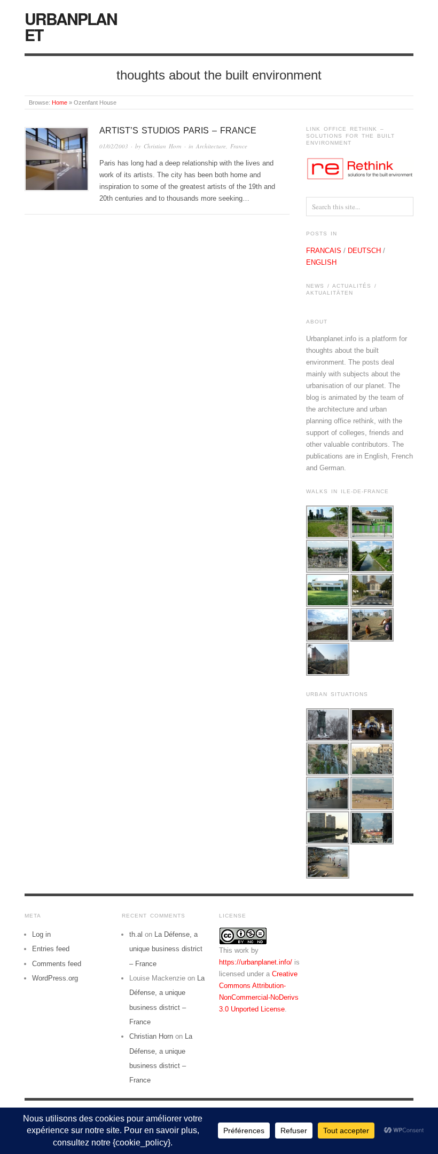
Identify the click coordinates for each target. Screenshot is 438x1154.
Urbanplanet (71, 26)
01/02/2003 (113, 146)
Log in (41, 934)
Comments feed (56, 964)
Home (59, 102)
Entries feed (50, 949)
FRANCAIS (323, 251)
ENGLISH (321, 262)
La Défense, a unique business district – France (165, 949)
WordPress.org (55, 978)
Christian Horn (163, 146)
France (238, 146)
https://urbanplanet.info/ (255, 962)
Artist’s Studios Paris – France (177, 130)
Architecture (211, 146)
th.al (136, 934)
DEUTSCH (364, 251)
